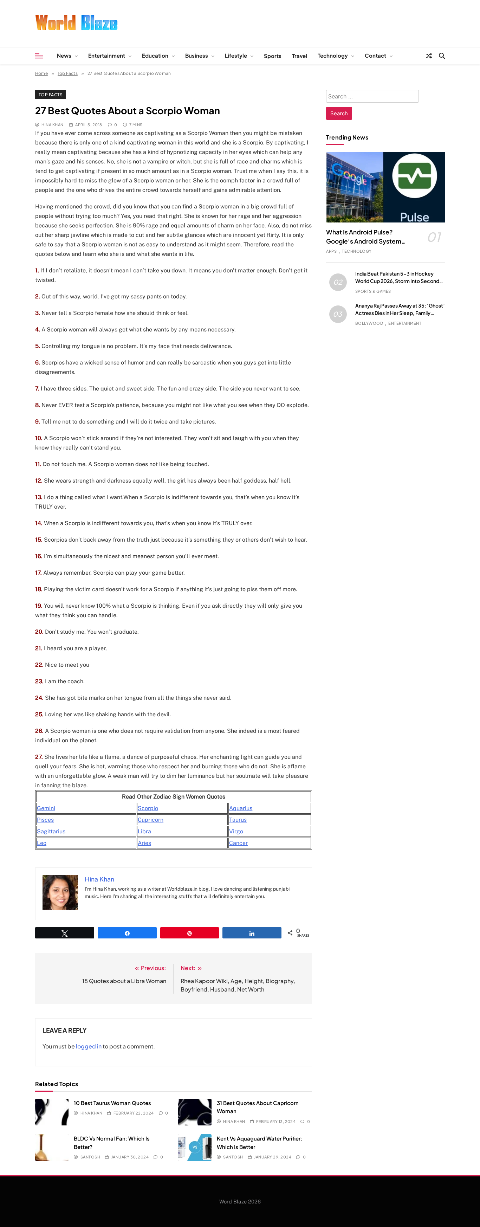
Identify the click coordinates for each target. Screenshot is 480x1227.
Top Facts (51, 94)
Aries (144, 843)
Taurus (238, 819)
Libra (144, 831)
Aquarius (240, 808)
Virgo (236, 831)
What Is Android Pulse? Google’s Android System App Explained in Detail (363, 241)
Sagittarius (51, 831)
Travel (299, 55)
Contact (375, 55)
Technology (333, 55)
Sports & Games (373, 291)
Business (196, 55)
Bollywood (369, 323)
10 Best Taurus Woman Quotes (112, 1102)
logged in (89, 1046)
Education (155, 55)
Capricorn (150, 819)
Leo (41, 843)
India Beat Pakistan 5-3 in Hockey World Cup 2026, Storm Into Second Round (397, 280)
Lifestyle (236, 55)
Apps (331, 251)
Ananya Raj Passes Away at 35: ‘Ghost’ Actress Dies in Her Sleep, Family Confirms (400, 312)
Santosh (90, 1157)
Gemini (46, 808)
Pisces (45, 819)
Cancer (238, 843)
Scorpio (148, 808)
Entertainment (106, 55)
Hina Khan (52, 124)
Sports (272, 55)
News (64, 55)
